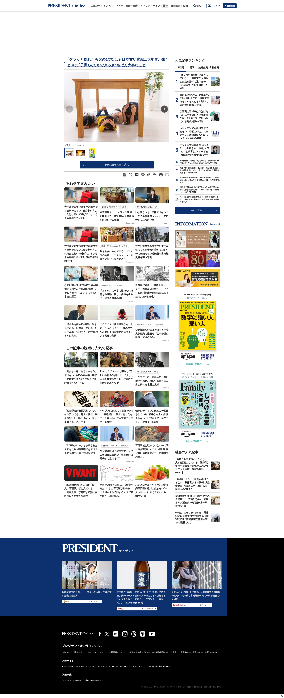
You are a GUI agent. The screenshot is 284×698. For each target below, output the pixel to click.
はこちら (197, 364)
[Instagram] (125, 634)
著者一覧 (78, 652)
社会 (165, 5)
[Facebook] (100, 634)
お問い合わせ (211, 652)
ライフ (156, 5)
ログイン (216, 5)
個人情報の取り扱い (138, 652)
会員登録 (231, 5)
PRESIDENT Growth (72, 666)
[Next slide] (164, 109)
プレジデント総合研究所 (72, 680)
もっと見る (196, 210)
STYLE (112, 666)
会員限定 (175, 5)
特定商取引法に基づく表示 (164, 652)
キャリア (145, 5)
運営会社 (197, 652)
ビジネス (108, 5)
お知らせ (66, 652)
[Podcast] (142, 634)
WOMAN (90, 666)
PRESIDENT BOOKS (130, 666)
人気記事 (95, 5)
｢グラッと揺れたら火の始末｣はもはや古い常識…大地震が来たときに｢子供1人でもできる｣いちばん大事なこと (118, 62)
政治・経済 (132, 5)
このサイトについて (95, 652)
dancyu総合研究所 (93, 680)
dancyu (101, 666)
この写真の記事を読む (116, 164)
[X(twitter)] (107, 634)
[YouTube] (152, 634)
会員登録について (117, 652)
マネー (119, 5)
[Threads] (133, 634)
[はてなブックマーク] (115, 634)
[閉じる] (282, 696)
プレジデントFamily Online (156, 666)
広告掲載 (184, 652)
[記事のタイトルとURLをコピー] (154, 174)
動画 (185, 5)
